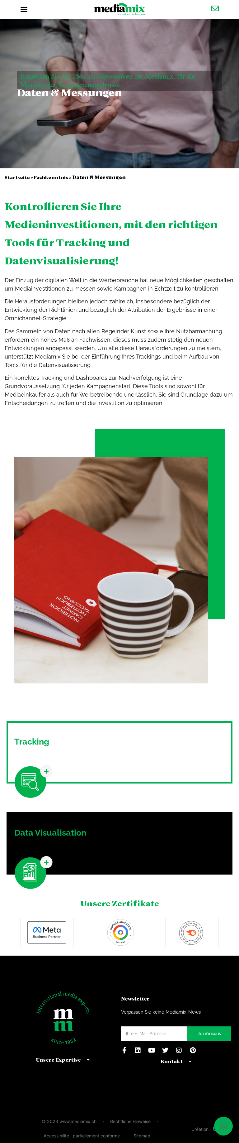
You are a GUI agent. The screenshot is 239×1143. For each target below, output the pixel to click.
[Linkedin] (138, 1050)
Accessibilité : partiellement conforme (82, 1135)
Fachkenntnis (51, 177)
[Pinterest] (193, 1050)
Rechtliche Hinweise (130, 1121)
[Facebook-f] (124, 1050)
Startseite (17, 177)
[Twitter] (165, 1050)
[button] (24, 9)
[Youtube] (151, 1050)
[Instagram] (179, 1050)
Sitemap (142, 1135)
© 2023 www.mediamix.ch (69, 1121)
